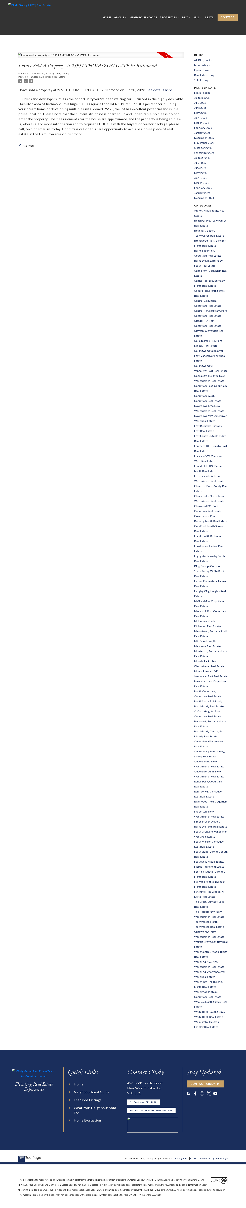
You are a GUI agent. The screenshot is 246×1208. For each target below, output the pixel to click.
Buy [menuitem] (185, 17)
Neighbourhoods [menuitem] (143, 17)
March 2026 (201, 122)
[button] (228, 17)
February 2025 (203, 187)
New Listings (202, 64)
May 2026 (200, 112)
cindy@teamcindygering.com (153, 1110)
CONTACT (227, 17)
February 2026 (203, 127)
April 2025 (200, 177)
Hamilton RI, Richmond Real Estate (47, 76)
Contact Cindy (202, 1083)
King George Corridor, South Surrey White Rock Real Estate (209, 571)
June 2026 (200, 107)
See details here (159, 90)
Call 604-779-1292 (145, 1102)
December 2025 (204, 137)
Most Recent (202, 92)
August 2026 (202, 97)
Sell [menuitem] (196, 17)
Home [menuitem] (107, 17)
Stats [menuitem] (209, 17)
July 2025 (200, 162)
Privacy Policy (182, 1158)
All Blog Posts (203, 59)
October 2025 (203, 147)
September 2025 (204, 152)
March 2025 (201, 182)
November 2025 (204, 142)
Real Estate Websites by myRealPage (209, 1158)
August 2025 (202, 157)
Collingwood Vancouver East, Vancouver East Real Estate (210, 355)
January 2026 (202, 132)
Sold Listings (202, 79)
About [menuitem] (119, 17)
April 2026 (200, 117)
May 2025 (200, 172)
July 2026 (200, 102)
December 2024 (204, 197)
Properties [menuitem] (168, 17)
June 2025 (200, 167)
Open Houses (202, 69)
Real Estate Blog (204, 74)
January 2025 (202, 192)
